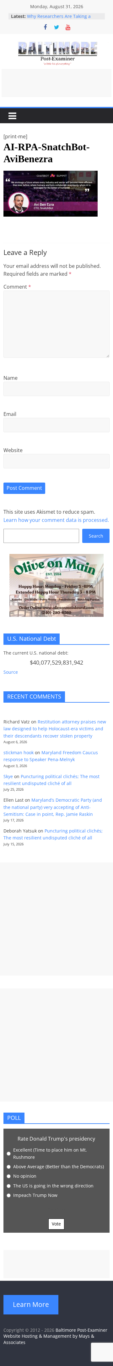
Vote (56, 1224)
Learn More (31, 1304)
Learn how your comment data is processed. (56, 520)
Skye (8, 776)
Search (96, 536)
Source (10, 672)
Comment (17, 286)
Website (13, 450)
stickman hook (18, 752)
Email (9, 414)
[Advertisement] (56, 83)
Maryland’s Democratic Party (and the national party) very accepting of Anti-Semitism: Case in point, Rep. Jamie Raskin (52, 807)
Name (10, 377)
